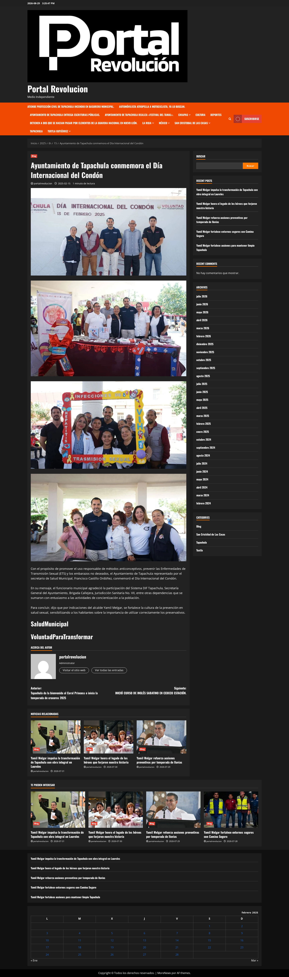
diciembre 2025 (204, 344)
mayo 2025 (202, 400)
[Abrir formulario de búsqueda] (230, 119)
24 (47, 954)
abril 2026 (202, 320)
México (163, 123)
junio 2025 (202, 392)
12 (112, 940)
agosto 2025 (203, 376)
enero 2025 (202, 431)
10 (47, 940)
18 (79, 947)
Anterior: (64, 693)
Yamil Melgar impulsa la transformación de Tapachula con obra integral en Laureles (55, 762)
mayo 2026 (202, 312)
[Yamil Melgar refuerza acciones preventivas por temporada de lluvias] (161, 736)
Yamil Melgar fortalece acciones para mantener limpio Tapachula (65, 897)
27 (144, 954)
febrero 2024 (203, 503)
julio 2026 (201, 296)
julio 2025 (201, 384)
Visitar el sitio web (74, 670)
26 (112, 954)
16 (241, 940)
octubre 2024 (203, 439)
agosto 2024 (203, 455)
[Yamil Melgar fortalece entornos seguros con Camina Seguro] (231, 809)
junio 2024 (202, 471)
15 (209, 940)
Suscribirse (251, 119)
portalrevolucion (43, 183)
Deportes (215, 115)
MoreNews (164, 973)
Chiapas (183, 115)
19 (112, 947)
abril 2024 (201, 487)
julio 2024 (201, 463)
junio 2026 (202, 304)
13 (144, 940)
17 (47, 947)
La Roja (146, 123)
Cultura (200, 115)
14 (176, 940)
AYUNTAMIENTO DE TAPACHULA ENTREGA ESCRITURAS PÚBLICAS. (65, 115)
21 (176, 947)
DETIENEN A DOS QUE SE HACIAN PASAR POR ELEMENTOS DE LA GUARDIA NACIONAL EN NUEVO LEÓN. (83, 123)
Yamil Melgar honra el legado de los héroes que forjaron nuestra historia (106, 760)
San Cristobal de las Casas (191, 123)
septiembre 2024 (205, 447)
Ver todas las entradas (109, 670)
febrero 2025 (203, 424)
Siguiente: (150, 690)
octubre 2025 (203, 360)
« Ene (34, 960)
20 (144, 947)
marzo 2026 (202, 328)
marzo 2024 (202, 495)
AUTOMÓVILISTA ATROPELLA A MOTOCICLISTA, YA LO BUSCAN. (152, 107)
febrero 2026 (203, 336)
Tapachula (36, 131)
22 (209, 947)
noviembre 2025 (205, 352)
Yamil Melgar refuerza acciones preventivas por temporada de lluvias (159, 760)
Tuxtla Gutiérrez (58, 131)
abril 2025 (201, 408)
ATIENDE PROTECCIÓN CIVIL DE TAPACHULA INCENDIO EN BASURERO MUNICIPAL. (70, 107)
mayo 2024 (202, 479)
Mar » (254, 960)
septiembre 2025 (205, 368)
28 (176, 954)
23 (241, 947)
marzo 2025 (202, 416)
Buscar (200, 156)
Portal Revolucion (57, 88)
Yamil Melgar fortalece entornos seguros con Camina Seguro (229, 834)
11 (79, 940)
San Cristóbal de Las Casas (210, 534)
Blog (34, 156)
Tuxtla (199, 550)
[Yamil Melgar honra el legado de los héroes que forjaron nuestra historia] (108, 736)
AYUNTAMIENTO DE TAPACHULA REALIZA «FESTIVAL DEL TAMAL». (139, 115)
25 (79, 954)
